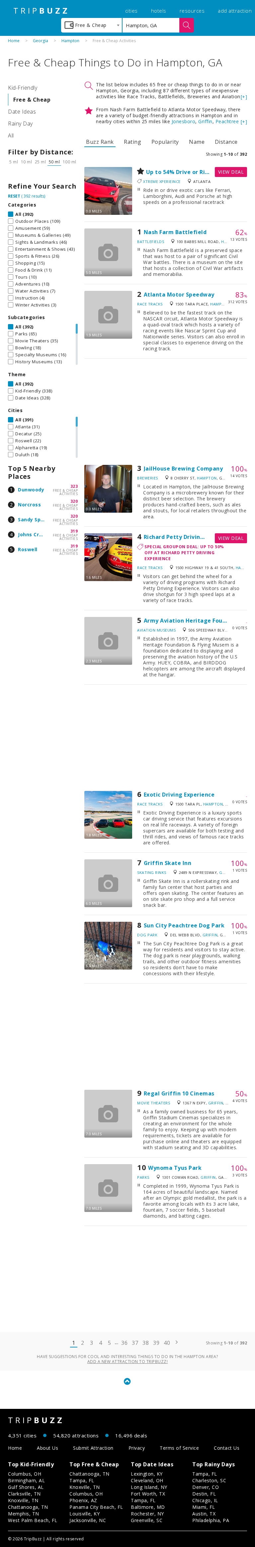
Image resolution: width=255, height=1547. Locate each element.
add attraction (235, 10)
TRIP (41, 11)
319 (74, 531)
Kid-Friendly (22, 87)
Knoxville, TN (23, 1500)
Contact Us (226, 1448)
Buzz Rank (100, 141)
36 (124, 1342)
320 (74, 501)
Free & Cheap (31, 99)
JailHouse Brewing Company (183, 468)
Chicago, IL (205, 1500)
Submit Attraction (93, 1448)
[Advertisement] (165, 411)
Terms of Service (179, 1448)
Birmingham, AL (26, 1480)
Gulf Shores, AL (26, 1487)
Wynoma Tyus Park (175, 1167)
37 (135, 1342)
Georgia (40, 40)
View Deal (231, 172)
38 (145, 1342)
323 (74, 486)
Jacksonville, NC (87, 1520)
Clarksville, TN (24, 1494)
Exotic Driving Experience (179, 794)
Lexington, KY (147, 1474)
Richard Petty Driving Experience (190, 537)
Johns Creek (33, 534)
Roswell (28, 549)
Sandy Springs (36, 519)
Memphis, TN (23, 1513)
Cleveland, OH (147, 1480)
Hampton (70, 40)
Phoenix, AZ (83, 1500)
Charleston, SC (209, 1480)
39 (156, 1342)
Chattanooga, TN (28, 1507)
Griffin (205, 121)
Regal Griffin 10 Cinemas (179, 1093)
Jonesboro (184, 121)
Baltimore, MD (148, 1507)
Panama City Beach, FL (96, 1507)
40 (167, 1342)
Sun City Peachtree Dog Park (184, 925)
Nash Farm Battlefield (175, 232)
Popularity (165, 141)
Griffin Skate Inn (168, 863)
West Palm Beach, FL (32, 1520)
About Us (47, 1448)
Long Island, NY (149, 1487)
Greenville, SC (146, 1520)
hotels (158, 10)
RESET (14, 196)
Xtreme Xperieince (162, 181)
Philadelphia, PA (210, 1520)
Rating (132, 141)
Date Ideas (22, 111)
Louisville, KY (84, 1513)
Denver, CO (205, 1487)
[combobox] (91, 25)
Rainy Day (20, 123)
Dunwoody (31, 489)
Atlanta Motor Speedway (179, 294)
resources (192, 10)
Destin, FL (204, 1494)
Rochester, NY (147, 1513)
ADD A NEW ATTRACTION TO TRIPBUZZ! (127, 1361)
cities (131, 10)
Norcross (29, 504)
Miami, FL (203, 1507)
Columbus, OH (24, 1474)
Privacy (136, 1448)
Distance (226, 141)
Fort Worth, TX (148, 1494)
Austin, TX (203, 1513)
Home (14, 40)
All (11, 135)
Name (197, 141)
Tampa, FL (81, 1480)
